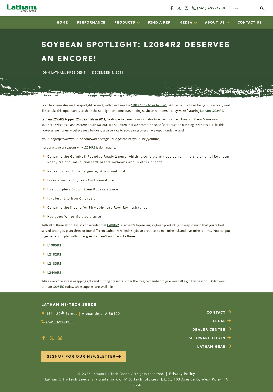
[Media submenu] (195, 22)
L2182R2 (54, 254)
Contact (216, 312)
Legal (219, 321)
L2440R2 (54, 273)
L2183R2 (54, 263)
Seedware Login (207, 338)
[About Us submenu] (228, 22)
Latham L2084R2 (211, 111)
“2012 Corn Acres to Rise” (149, 105)
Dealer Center (209, 329)
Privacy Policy (182, 373)
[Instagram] (186, 8)
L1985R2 (54, 245)
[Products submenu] (138, 22)
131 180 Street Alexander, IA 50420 (83, 313)
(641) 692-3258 (210, 8)
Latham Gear (211, 346)
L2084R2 (89, 147)
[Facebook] (171, 8)
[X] (179, 8)
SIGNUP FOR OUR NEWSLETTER (81, 356)
